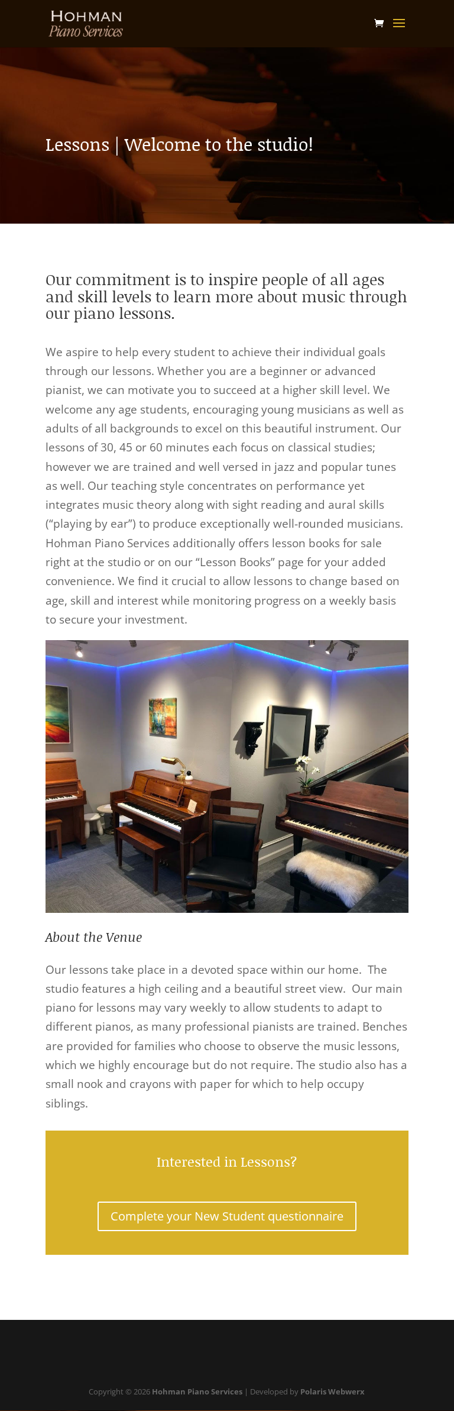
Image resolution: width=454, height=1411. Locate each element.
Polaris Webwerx (332, 1391)
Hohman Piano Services (197, 1391)
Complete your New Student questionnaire (227, 1216)
